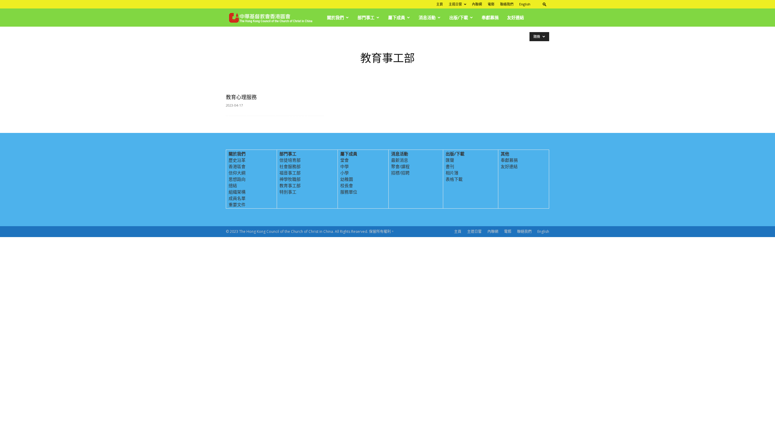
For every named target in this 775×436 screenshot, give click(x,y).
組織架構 (237, 192)
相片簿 (452, 173)
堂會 (344, 160)
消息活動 (427, 17)
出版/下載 (458, 17)
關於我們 (335, 17)
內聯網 (477, 4)
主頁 (439, 4)
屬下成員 (396, 17)
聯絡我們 (506, 4)
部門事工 (366, 17)
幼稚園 (346, 179)
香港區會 (237, 166)
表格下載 (454, 179)
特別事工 (287, 192)
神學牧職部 (290, 179)
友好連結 (515, 17)
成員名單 (237, 198)
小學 (344, 173)
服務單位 (348, 192)
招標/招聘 (400, 173)
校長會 (346, 185)
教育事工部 (290, 185)
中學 (344, 166)
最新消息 (399, 160)
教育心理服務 (241, 97)
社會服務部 (290, 166)
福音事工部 (290, 173)
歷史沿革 (237, 160)
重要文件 (237, 204)
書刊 (450, 166)
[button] (544, 4)
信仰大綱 (237, 173)
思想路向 (237, 179)
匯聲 (450, 160)
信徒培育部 (290, 160)
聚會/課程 (400, 166)
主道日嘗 (455, 4)
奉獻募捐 (490, 17)
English (524, 4)
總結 (233, 185)
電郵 (491, 4)
